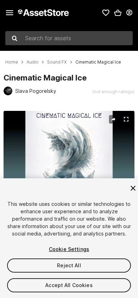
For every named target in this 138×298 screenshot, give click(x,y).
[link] (106, 12)
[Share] (113, 119)
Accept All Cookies (69, 285)
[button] (118, 12)
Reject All (69, 265)
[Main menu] (9, 13)
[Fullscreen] (126, 119)
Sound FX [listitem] (57, 62)
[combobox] (69, 38)
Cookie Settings (69, 249)
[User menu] (129, 12)
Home (11, 62)
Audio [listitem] (33, 62)
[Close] (133, 188)
